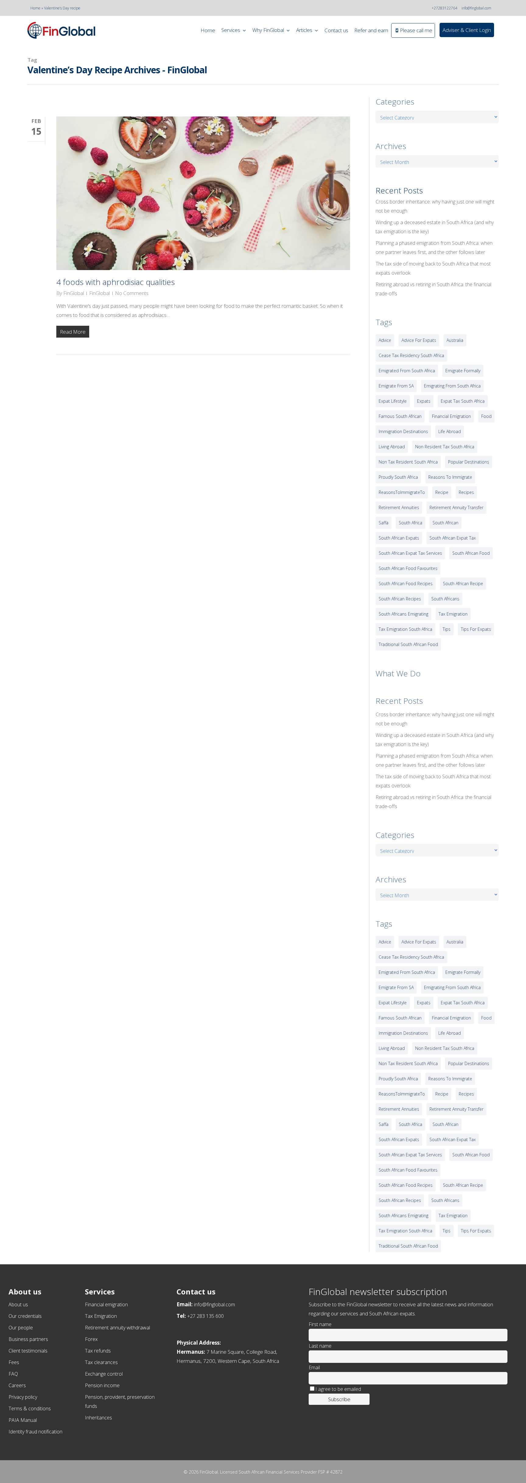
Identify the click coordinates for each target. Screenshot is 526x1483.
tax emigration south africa (405, 629)
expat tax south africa (463, 401)
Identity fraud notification (35, 1431)
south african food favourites (408, 568)
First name (320, 1324)
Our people (21, 1327)
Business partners (28, 1339)
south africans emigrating (403, 614)
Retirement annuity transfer (456, 507)
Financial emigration (106, 1304)
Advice (385, 340)
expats (423, 401)
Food (486, 416)
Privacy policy (23, 1397)
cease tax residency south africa (411, 355)
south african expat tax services (410, 553)
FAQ (13, 1373)
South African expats (399, 538)
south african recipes (400, 599)
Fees (14, 1362)
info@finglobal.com (476, 8)
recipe (441, 492)
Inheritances (98, 1417)
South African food (471, 553)
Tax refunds (98, 1350)
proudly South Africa (398, 477)
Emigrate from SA (396, 386)
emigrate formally (462, 370)
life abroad (449, 431)
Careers (17, 1385)
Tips (447, 629)
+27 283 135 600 (205, 1316)
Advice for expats (419, 340)
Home (35, 8)
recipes (466, 492)
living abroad (392, 447)
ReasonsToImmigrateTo (402, 492)
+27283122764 (444, 8)
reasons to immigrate (450, 477)
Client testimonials (28, 1350)
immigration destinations (403, 431)
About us (18, 1304)
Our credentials (25, 1316)
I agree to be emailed (338, 1389)
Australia (455, 340)
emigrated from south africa (407, 370)
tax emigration (453, 614)
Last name (320, 1345)
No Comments (132, 293)
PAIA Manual (23, 1420)
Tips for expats (476, 629)
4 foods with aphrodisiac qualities (115, 281)
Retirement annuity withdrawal (117, 1327)
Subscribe (339, 1399)
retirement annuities (399, 507)
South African (445, 523)
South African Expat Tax (453, 538)
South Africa (410, 523)
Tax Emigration (101, 1316)
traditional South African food (408, 644)
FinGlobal (73, 293)
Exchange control (104, 1373)
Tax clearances (101, 1362)
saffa (383, 523)
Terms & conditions (30, 1408)
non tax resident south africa (408, 462)
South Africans (445, 599)
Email (314, 1367)
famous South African (400, 416)
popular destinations (468, 462)
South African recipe (463, 583)
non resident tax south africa (444, 447)
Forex (91, 1339)
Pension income (102, 1385)
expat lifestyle (393, 401)
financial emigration (451, 416)
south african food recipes (406, 583)
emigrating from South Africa (452, 386)
